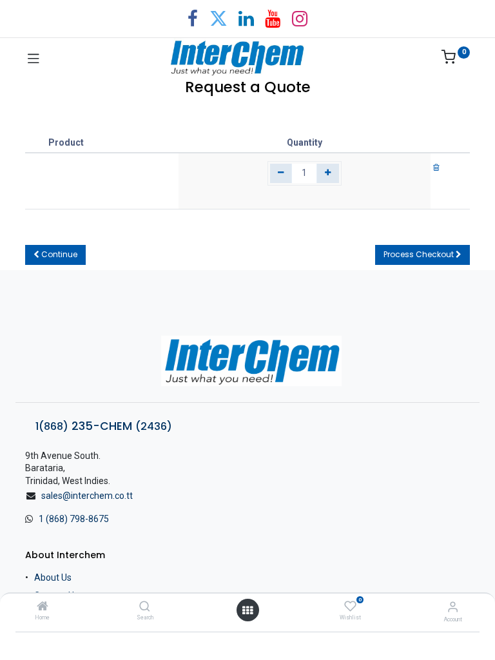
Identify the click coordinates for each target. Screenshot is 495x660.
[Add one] (327, 173)
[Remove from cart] (436, 167)
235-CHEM (103, 426)
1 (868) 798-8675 (74, 519)
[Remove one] (281, 173)
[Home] (42, 607)
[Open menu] (247, 610)
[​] (247, 360)
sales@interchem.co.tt (87, 495)
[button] (55, 255)
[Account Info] (453, 606)
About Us (53, 577)
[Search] (145, 607)
